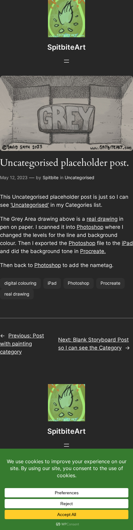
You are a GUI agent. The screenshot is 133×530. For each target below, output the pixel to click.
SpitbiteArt (66, 47)
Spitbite (50, 177)
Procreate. (93, 251)
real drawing (102, 219)
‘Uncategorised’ (30, 205)
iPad (127, 243)
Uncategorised (79, 177)
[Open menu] (66, 61)
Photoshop (90, 227)
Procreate (110, 283)
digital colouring (20, 283)
